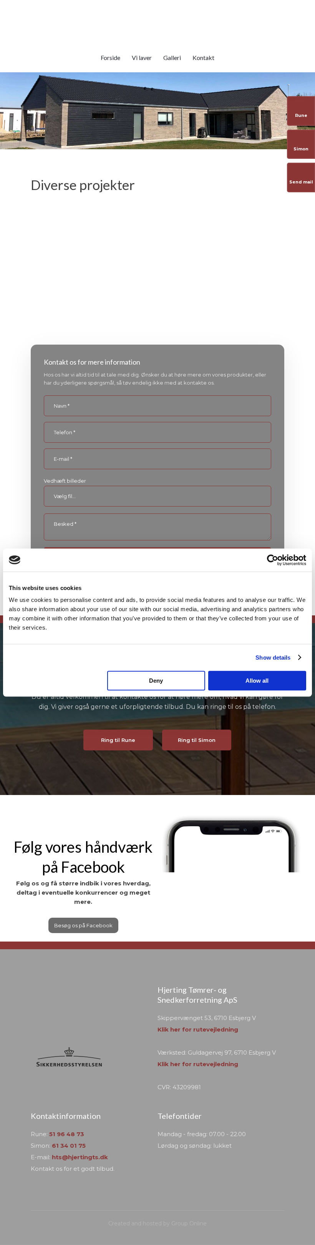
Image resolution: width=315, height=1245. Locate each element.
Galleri (172, 57)
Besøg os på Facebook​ (83, 925)
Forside (110, 57)
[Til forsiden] (157, 24)
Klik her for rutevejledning (198, 1029)
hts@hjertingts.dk (80, 1157)
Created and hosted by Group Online (157, 1223)
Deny (156, 680)
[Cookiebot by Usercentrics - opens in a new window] (272, 560)
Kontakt (203, 57)
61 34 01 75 (69, 1145)
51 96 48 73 (66, 1134)
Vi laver (142, 57)
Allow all (257, 680)
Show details (272, 657)
